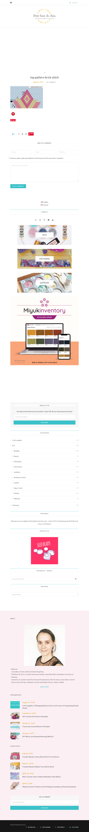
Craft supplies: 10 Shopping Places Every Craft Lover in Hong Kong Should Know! (50, 707)
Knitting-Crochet (20, 477)
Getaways (15, 505)
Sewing (16, 493)
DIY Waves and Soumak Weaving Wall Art (38, 736)
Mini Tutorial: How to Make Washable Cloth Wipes (41, 777)
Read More (44, 686)
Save (31, 133)
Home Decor (18, 467)
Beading (16, 451)
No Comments (51, 82)
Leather (16, 483)
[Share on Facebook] (18, 134)
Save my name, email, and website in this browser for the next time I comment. (37, 158)
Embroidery (17, 461)
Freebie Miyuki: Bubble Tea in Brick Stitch (38, 767)
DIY (13, 445)
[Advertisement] (44, 49)
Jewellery (17, 472)
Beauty (16, 456)
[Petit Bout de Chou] (44, 16)
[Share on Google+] (26, 134)
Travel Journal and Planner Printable (36, 726)
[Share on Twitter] (22, 134)
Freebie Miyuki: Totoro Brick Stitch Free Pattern (40, 757)
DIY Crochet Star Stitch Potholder (35, 716)
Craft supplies (17, 440)
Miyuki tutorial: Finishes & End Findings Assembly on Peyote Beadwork (49, 787)
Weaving (17, 499)
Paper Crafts (18, 488)
